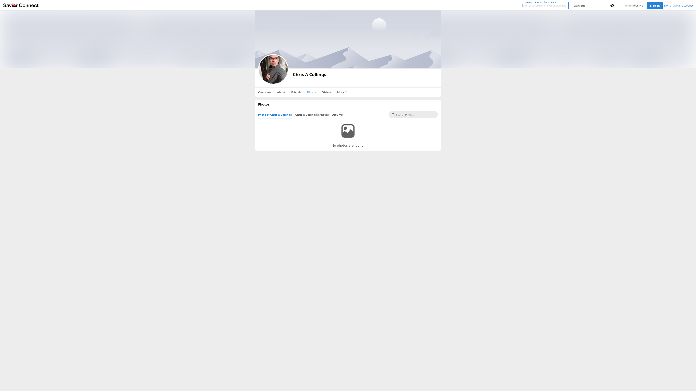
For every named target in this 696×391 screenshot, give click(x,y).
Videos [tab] (326, 92)
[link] (21, 5)
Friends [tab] (296, 92)
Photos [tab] (311, 92)
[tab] (275, 114)
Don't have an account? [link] (678, 5)
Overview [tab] (264, 92)
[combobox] (415, 114)
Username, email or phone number (540, 2)
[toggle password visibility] (612, 6)
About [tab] (281, 92)
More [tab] (340, 92)
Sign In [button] (655, 5)
